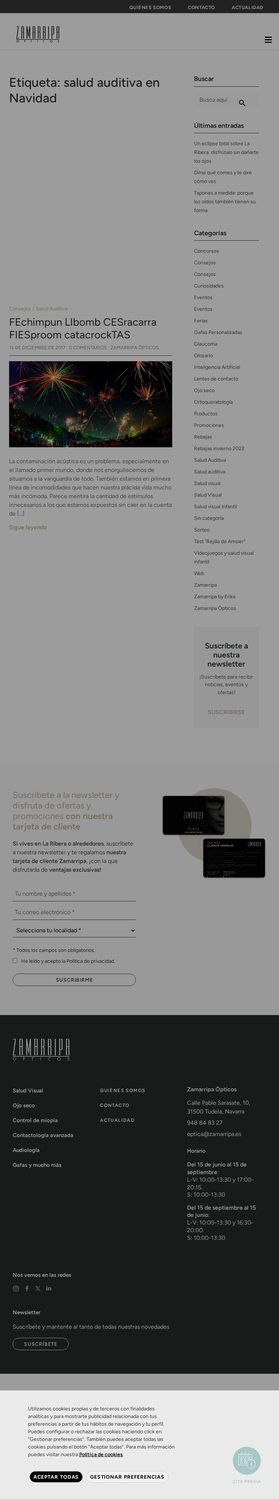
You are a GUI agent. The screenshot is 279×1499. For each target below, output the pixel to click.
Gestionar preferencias (127, 1477)
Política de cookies (101, 1454)
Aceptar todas (56, 1477)
